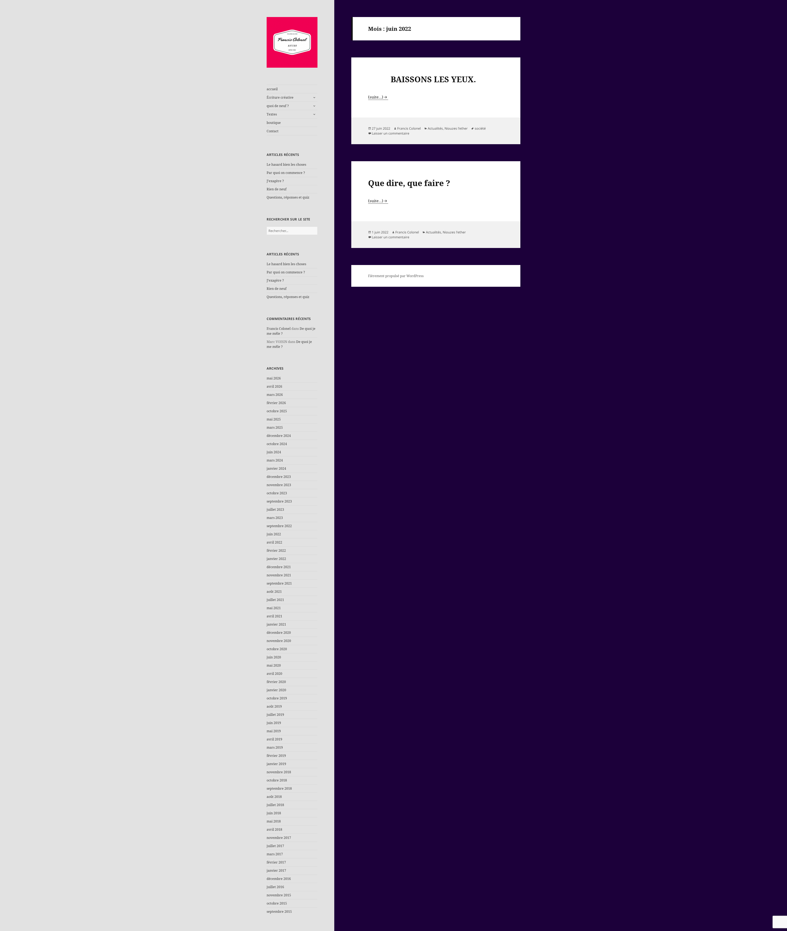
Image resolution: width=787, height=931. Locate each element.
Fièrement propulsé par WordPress (396, 276)
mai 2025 (274, 419)
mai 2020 (274, 665)
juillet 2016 (275, 887)
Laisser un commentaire (390, 133)
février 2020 (276, 682)
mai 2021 (274, 608)
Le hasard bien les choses (286, 164)
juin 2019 (274, 723)
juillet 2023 (275, 509)
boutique (274, 122)
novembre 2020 (279, 641)
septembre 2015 (279, 911)
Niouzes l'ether (456, 128)
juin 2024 (274, 452)
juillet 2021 (275, 599)
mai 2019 (274, 731)
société (480, 128)
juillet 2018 (275, 805)
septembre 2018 (279, 788)
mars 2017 (275, 854)
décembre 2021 (279, 567)
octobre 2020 (277, 649)
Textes (272, 114)
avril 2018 (274, 829)
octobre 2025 (277, 411)
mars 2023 (275, 517)
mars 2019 (275, 747)
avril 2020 (274, 673)
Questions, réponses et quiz (288, 197)
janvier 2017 (276, 870)
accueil (272, 89)
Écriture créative (280, 97)
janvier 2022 (276, 558)
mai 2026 (274, 378)
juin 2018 (274, 813)
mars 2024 (275, 460)
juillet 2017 (275, 846)
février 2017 (276, 862)
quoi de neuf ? (278, 106)
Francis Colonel (279, 328)
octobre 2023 (277, 493)
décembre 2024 (279, 435)
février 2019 (276, 755)
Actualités (435, 128)
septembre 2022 (279, 526)
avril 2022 (274, 542)
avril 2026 (274, 386)
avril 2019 (274, 739)
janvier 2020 (276, 690)
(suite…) (375, 97)
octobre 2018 (277, 780)
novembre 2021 (279, 575)
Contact (273, 131)
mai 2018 (274, 821)
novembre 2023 (279, 485)
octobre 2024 (277, 444)
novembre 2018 (279, 772)
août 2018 (274, 796)
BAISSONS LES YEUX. (422, 79)
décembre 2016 (279, 878)
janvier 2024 (276, 468)
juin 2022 (274, 534)
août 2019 (274, 706)
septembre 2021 (279, 583)
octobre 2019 (277, 698)
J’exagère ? (275, 181)
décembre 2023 (279, 476)
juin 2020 (274, 657)
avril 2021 (274, 616)
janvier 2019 (276, 764)
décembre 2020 (279, 632)
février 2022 (276, 550)
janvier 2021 (276, 624)
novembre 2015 (279, 895)
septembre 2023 (279, 501)
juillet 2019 (275, 714)
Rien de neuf (277, 189)
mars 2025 (275, 427)
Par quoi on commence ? (286, 172)
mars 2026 (275, 394)
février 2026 (276, 403)
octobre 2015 (277, 903)
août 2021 (274, 591)
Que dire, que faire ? (409, 182)
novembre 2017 (279, 837)
